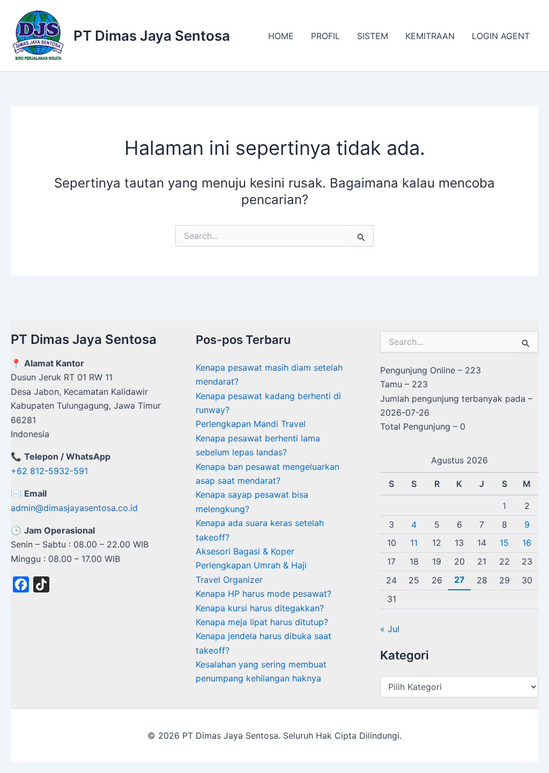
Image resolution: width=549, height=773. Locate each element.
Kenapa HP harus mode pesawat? (263, 593)
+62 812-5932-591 (49, 471)
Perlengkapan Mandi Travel (251, 423)
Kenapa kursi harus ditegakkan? (260, 608)
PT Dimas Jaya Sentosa (151, 35)
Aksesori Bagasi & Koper (245, 551)
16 (526, 542)
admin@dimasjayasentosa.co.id (74, 507)
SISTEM (372, 36)
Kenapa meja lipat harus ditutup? (262, 622)
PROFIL (325, 36)
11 (414, 542)
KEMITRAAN (430, 36)
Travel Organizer (229, 579)
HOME (281, 36)
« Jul (389, 629)
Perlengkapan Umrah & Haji (251, 565)
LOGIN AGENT (501, 36)
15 (504, 542)
